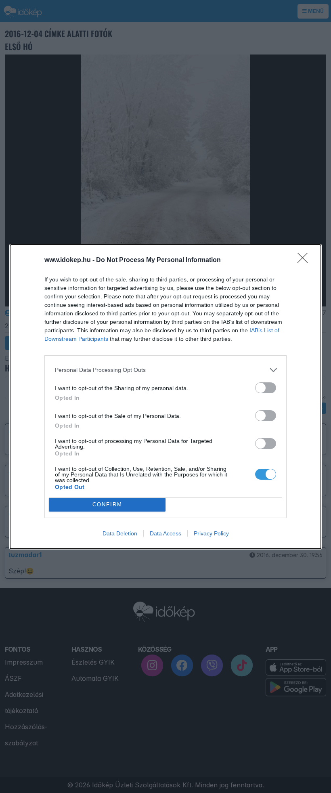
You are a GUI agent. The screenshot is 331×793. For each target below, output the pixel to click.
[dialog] (165, 397)
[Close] (305, 260)
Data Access (165, 533)
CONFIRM (107, 504)
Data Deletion (120, 533)
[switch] (265, 387)
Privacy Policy (211, 533)
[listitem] (165, 370)
